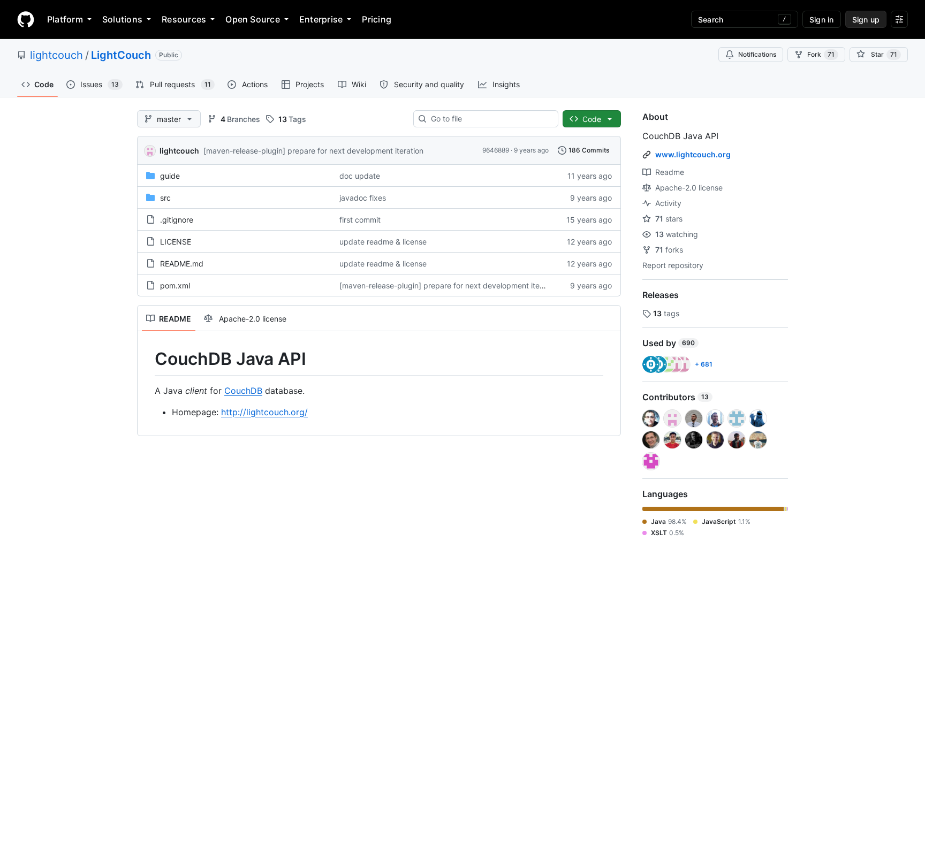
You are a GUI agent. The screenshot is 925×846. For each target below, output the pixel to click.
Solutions (122, 19)
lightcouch (56, 55)
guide (170, 175)
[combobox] (490, 119)
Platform (65, 19)
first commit (360, 219)
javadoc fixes (362, 197)
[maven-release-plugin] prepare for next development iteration (313, 150)
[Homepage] (25, 19)
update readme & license (383, 241)
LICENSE (175, 241)
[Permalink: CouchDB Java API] (147, 359)
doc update (359, 175)
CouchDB (243, 390)
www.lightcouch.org (693, 154)
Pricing (376, 19)
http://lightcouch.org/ (264, 412)
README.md (181, 263)
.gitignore (176, 219)
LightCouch (121, 55)
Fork (821, 54)
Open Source (252, 19)
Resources (184, 19)
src (165, 197)
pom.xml (175, 285)
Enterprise (321, 19)
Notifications (757, 54)
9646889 (495, 150)
